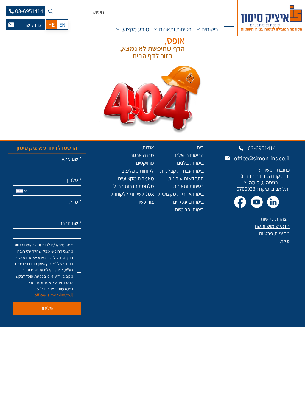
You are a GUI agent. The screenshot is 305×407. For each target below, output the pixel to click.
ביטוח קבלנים (190, 162)
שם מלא (71, 158)
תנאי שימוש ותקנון (271, 226)
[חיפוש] (50, 11)
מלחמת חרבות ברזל (133, 186)
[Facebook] (240, 202)
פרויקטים (145, 162)
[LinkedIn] (273, 202)
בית (200, 147)
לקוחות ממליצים (137, 170)
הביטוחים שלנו (189, 155)
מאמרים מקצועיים (136, 178)
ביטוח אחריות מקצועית (181, 193)
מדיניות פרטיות (274, 233)
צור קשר (145, 201)
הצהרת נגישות (275, 218)
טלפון (74, 180)
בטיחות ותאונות (188, 186)
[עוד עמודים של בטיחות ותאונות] (155, 29)
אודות (148, 147)
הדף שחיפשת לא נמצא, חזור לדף (152, 52)
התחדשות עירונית (186, 178)
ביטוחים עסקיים (188, 201)
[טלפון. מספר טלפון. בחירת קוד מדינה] (22, 190)
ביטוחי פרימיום (189, 209)
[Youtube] (257, 202)
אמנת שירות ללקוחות (132, 193)
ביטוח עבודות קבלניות (182, 170)
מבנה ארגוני (142, 155)
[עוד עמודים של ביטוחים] (198, 29)
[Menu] (229, 29)
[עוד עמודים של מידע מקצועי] (117, 29)
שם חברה (70, 223)
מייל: (75, 201)
